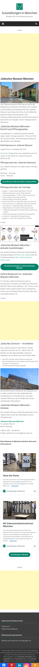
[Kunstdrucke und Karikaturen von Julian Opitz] (19, 233)
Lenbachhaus (7, 659)
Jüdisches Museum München (12, 421)
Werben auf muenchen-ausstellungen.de (16, 641)
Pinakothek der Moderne (24, 657)
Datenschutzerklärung (9, 629)
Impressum (5, 626)
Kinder (5, 153)
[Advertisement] (19, 52)
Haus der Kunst (20, 659)
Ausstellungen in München (19, 13)
